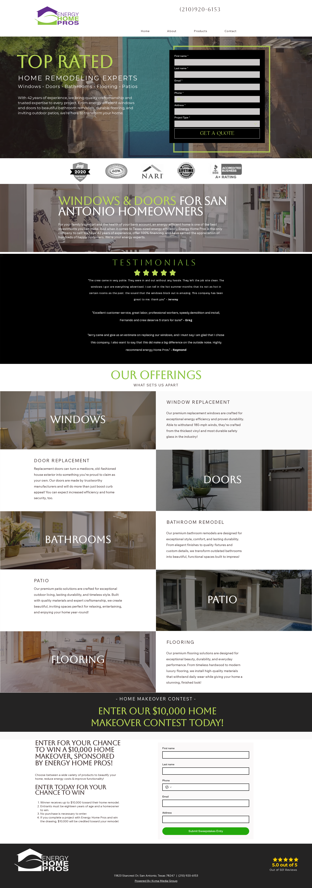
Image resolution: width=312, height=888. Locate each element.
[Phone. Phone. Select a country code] (180, 99)
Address (179, 105)
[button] (200, 31)
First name (181, 55)
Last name (181, 68)
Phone (178, 92)
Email (178, 80)
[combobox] (217, 124)
